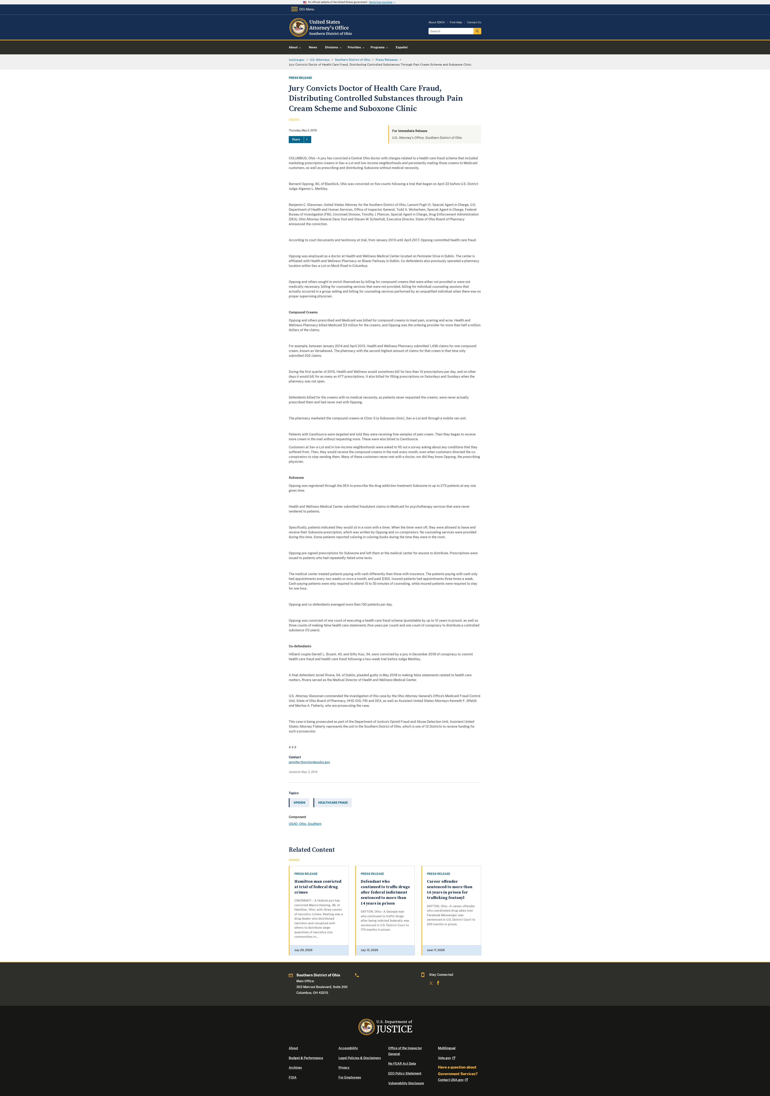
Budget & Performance (306, 1058)
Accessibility (348, 1048)
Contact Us (474, 22)
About (293, 1048)
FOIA (293, 1077)
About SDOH (437, 22)
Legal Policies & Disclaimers (359, 1058)
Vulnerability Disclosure (406, 1083)
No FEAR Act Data (402, 1063)
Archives (295, 1068)
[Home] (321, 35)
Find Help (456, 22)
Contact (451, 1080)
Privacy (344, 1068)
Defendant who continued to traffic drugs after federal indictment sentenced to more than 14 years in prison (385, 892)
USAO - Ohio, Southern (305, 824)
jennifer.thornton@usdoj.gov (309, 762)
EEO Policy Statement (404, 1073)
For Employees (349, 1077)
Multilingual (447, 1048)
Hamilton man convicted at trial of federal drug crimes (317, 887)
